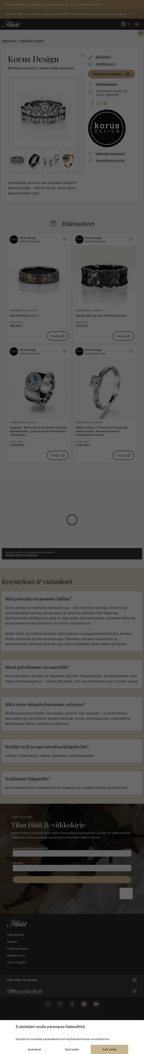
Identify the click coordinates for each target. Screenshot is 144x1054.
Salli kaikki (110, 1049)
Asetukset (34, 1049)
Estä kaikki (72, 1049)
